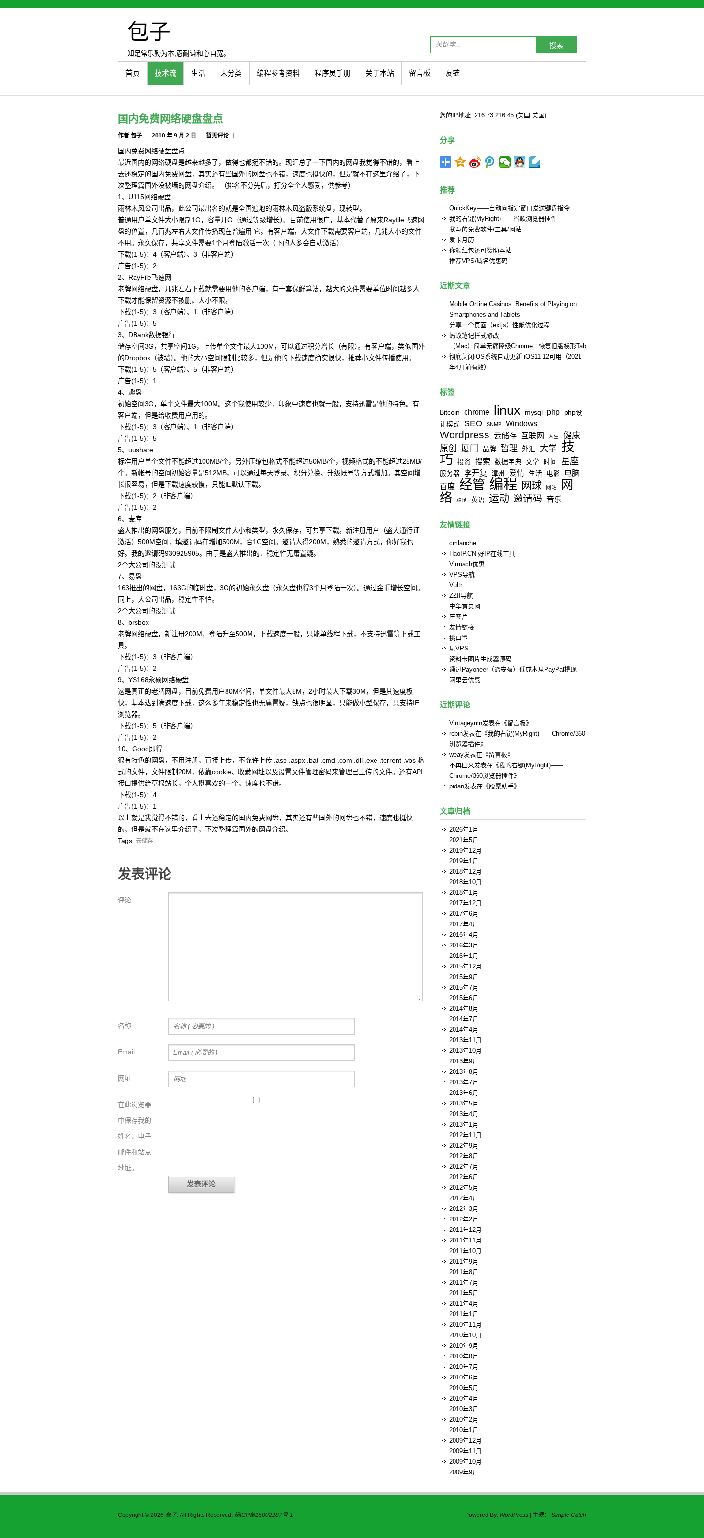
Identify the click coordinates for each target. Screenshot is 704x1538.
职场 (461, 500)
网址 (124, 1078)
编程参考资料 (278, 73)
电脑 (571, 472)
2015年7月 (463, 987)
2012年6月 (463, 1177)
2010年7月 (463, 1366)
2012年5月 (463, 1187)
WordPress (514, 1515)
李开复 (475, 472)
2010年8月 (463, 1356)
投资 (464, 462)
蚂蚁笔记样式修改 (474, 335)
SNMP (494, 424)
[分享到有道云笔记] (535, 162)
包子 (148, 31)
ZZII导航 (461, 595)
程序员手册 (333, 73)
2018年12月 (465, 871)
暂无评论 (217, 135)
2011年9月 (463, 1261)
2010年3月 (463, 1409)
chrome (476, 412)
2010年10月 (465, 1335)
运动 (499, 498)
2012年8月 (463, 1156)
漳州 (498, 473)
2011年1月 (463, 1314)
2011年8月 (463, 1272)
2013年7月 (463, 1082)
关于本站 (379, 73)
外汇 (528, 449)
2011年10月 (465, 1250)
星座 (570, 461)
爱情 (516, 472)
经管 (472, 484)
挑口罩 (458, 637)
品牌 (489, 449)
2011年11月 (465, 1240)
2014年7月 (463, 1019)
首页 (132, 73)
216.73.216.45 (494, 115)
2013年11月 (465, 1040)
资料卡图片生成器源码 (480, 658)
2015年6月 (463, 998)
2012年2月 (463, 1219)
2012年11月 (465, 1135)
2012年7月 (463, 1166)
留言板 (420, 73)
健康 (571, 435)
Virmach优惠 (467, 564)
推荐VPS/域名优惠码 (478, 260)
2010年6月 (463, 1377)
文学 (532, 462)
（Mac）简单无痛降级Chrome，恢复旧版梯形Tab (517, 346)
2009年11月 (465, 1451)
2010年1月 (463, 1430)
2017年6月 (463, 913)
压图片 (458, 616)
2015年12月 (465, 966)
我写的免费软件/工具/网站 (485, 229)
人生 (553, 436)
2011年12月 (465, 1229)
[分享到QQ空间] (460, 162)
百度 (447, 486)
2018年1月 (463, 892)
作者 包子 (130, 135)
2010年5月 (463, 1387)
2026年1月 (463, 829)
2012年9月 (463, 1145)
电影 (553, 473)
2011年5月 (463, 1293)
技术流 (165, 73)
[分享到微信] (505, 162)
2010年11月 (465, 1324)
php (553, 412)
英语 (478, 499)
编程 (503, 484)
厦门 (469, 448)
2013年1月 (463, 1124)
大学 (548, 448)
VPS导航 (462, 574)
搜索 (556, 45)
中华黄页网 (464, 606)
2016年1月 (463, 955)
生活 (198, 73)
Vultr (455, 585)
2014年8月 (463, 1008)
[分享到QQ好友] (520, 162)
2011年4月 (463, 1303)
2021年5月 (463, 839)
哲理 (509, 448)
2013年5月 (463, 1103)
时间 (550, 462)
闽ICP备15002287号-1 (263, 1515)
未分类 (231, 73)
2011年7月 (463, 1282)
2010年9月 (463, 1345)
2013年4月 (463, 1113)
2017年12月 (465, 903)
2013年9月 (463, 1061)
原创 (448, 448)
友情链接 (461, 627)
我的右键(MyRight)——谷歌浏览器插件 (503, 218)
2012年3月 (463, 1208)
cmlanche (462, 543)
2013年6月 (463, 1092)
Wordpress (464, 434)
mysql (534, 412)
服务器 (450, 473)
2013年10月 (465, 1050)
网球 (532, 485)
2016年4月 (463, 934)
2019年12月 (465, 850)
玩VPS (458, 648)
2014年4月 (463, 1029)
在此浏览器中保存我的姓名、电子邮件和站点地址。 (134, 1136)
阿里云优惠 (464, 680)
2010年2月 (463, 1419)
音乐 (554, 499)
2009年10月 (465, 1461)
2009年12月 (465, 1440)
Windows (521, 423)
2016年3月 (463, 945)
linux (507, 410)
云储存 (144, 841)
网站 (551, 487)
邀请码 (527, 498)
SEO (473, 423)
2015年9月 (463, 976)
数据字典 (508, 462)
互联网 (532, 435)
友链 (452, 73)
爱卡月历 (461, 239)
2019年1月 (463, 861)
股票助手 (501, 786)
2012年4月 (463, 1198)
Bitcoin (450, 412)
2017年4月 (463, 924)
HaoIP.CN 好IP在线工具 (482, 553)
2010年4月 (463, 1398)
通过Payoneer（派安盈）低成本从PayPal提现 (513, 669)
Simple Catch (568, 1515)
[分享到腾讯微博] (490, 162)
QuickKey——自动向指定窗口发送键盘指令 (509, 208)
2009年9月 (463, 1472)
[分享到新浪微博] (475, 162)
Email (126, 1052)
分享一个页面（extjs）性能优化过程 (499, 325)
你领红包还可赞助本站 (480, 250)
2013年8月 (463, 1071)
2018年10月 (465, 882)
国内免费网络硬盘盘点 (170, 119)
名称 (124, 1025)
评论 (124, 900)
